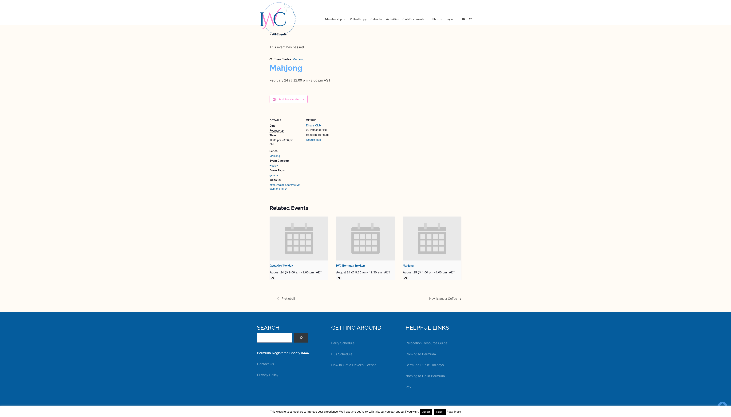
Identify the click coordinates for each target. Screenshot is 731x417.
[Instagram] (470, 19)
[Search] (301, 338)
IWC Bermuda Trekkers (351, 265)
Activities (392, 19)
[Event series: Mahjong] (405, 278)
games (274, 175)
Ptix (408, 387)
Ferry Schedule (342, 343)
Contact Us (265, 364)
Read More (453, 411)
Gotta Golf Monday (281, 265)
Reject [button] (439, 411)
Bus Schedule (341, 354)
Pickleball (288, 298)
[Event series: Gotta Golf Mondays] (272, 278)
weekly (274, 165)
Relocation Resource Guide (426, 343)
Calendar (376, 19)
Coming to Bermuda (420, 354)
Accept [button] (426, 411)
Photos (437, 19)
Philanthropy (358, 19)
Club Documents (413, 19)
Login (449, 19)
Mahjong (275, 156)
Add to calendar (289, 99)
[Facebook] (463, 19)
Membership (333, 19)
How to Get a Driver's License (353, 365)
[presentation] (299, 238)
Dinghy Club (313, 125)
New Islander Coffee (443, 298)
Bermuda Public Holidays (424, 365)
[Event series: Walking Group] (339, 278)
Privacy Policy (267, 375)
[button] (457, 19)
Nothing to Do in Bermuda (425, 376)
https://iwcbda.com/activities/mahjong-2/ (285, 186)
